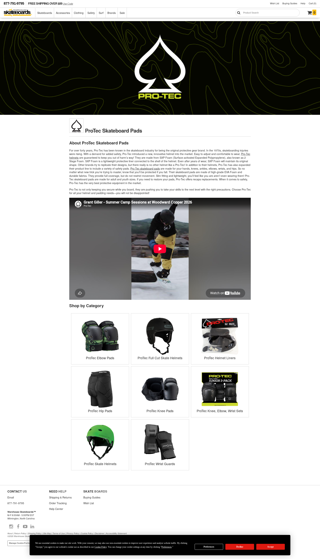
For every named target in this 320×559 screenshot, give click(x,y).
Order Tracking (58, 503)
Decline (239, 546)
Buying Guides (289, 3)
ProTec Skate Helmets (100, 463)
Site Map (47, 533)
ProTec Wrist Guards (160, 463)
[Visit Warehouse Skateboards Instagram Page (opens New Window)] (11, 526)
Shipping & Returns (60, 497)
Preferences (209, 546)
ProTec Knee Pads (160, 410)
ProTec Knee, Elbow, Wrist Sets (220, 410)
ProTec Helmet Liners (220, 357)
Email (10, 497)
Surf (101, 13)
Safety (91, 13)
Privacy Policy (72, 533)
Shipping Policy (34, 533)
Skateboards (44, 13)
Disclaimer (99, 533)
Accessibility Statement (116, 533)
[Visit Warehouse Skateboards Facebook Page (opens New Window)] (18, 526)
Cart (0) (312, 3)
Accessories (63, 13)
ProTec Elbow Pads (100, 357)
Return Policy (20, 533)
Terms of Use (59, 533)
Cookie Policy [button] (100, 547)
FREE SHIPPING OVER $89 (50, 3)
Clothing (79, 13)
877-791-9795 (14, 3)
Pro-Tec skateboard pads (145, 168)
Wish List (274, 3)
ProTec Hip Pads (100, 410)
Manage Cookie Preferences (22, 543)
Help (303, 3)
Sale (122, 13)
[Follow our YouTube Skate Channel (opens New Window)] (25, 526)
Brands (111, 13)
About (10, 533)
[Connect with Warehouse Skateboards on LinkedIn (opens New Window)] (32, 526)
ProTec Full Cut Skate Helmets (160, 357)
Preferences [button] (166, 547)
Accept (270, 546)
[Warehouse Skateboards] (19, 13)
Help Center (56, 509)
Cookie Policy (87, 533)
